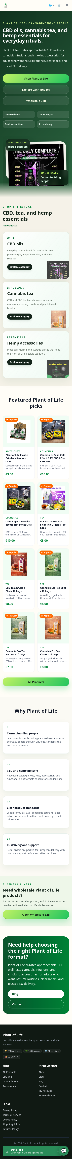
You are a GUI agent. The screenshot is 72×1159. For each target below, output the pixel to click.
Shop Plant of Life (36, 78)
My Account (45, 1090)
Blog (15, 994)
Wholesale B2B (36, 101)
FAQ (41, 1081)
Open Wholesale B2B (36, 914)
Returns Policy (11, 1129)
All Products (10, 225)
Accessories (9, 1086)
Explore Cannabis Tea (36, 89)
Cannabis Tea (10, 1081)
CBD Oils (7, 1076)
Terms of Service (12, 1114)
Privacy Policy (10, 1110)
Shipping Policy (11, 1124)
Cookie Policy (10, 1119)
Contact (17, 1004)
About (42, 1072)
